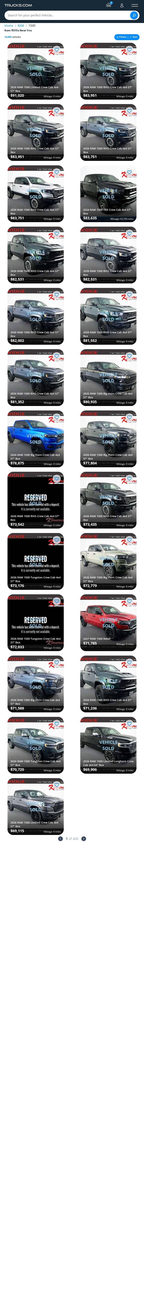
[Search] (134, 15)
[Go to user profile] (122, 5)
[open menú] (135, 5)
